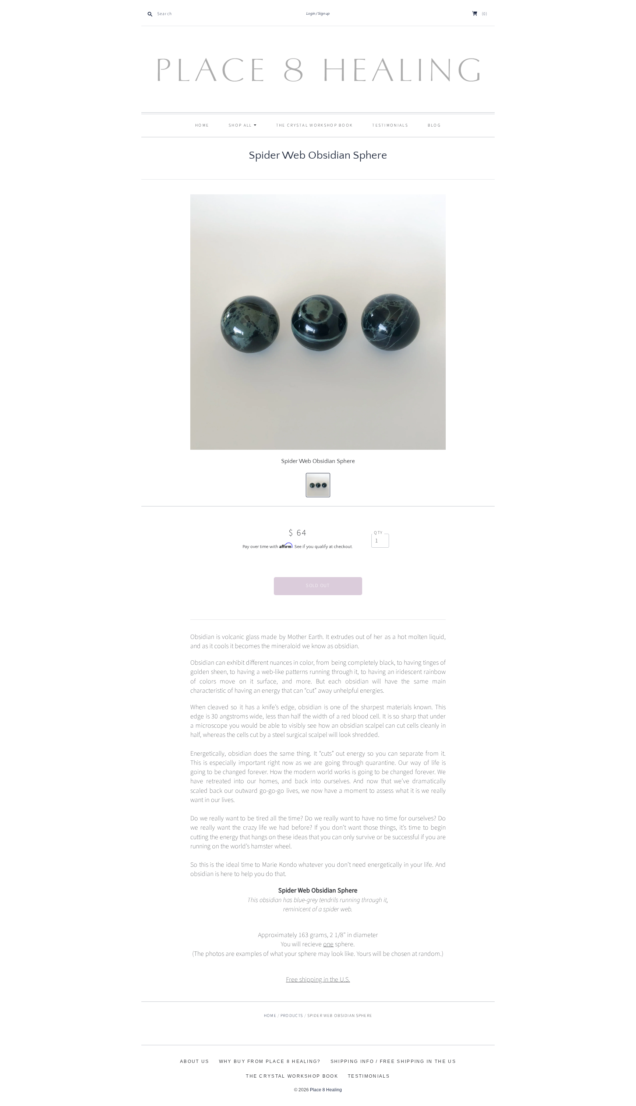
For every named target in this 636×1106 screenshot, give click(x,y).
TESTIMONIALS (390, 125)
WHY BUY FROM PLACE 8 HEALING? (270, 1061)
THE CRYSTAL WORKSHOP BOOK (292, 1076)
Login (310, 14)
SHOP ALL (241, 125)
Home (202, 125)
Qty (378, 533)
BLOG (434, 125)
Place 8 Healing (326, 1090)
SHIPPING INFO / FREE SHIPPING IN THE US (393, 1061)
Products (291, 1016)
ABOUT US (194, 1061)
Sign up (324, 14)
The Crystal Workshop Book (314, 125)
